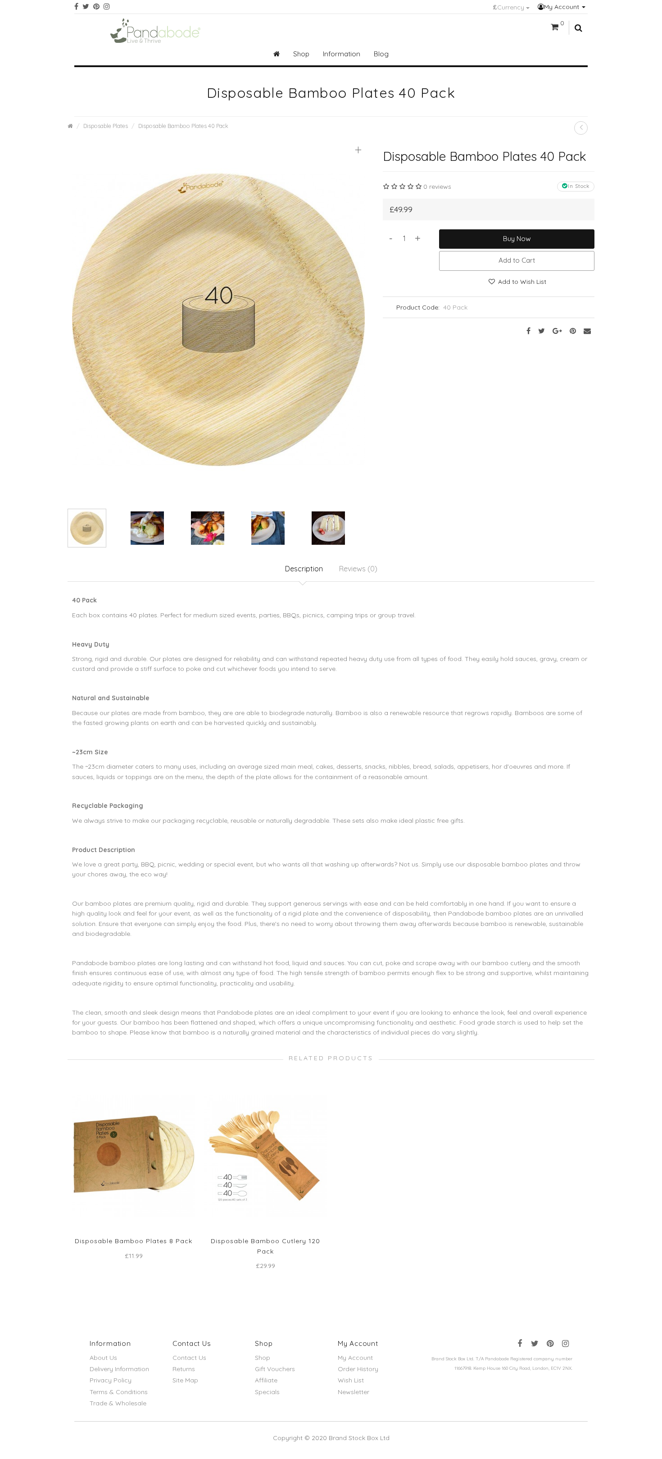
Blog (381, 54)
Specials (267, 1392)
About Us (103, 1358)
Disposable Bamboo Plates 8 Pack (133, 1241)
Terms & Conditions (119, 1392)
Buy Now (517, 238)
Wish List (351, 1380)
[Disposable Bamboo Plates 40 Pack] (218, 319)
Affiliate (266, 1380)
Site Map (185, 1380)
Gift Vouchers (275, 1369)
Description (304, 568)
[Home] (276, 54)
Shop (262, 1358)
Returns (183, 1369)
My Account (562, 7)
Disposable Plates (105, 125)
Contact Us (189, 1358)
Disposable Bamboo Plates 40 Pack (183, 125)
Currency (509, 7)
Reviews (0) (358, 568)
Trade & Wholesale (118, 1403)
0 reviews (437, 186)
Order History (358, 1369)
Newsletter (353, 1392)
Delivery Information (119, 1369)
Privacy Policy (110, 1380)
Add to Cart (517, 260)
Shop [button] (301, 54)
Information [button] (341, 54)
